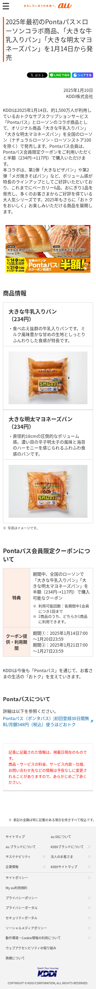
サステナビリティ (18, 856)
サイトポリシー (17, 877)
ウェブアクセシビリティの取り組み (31, 948)
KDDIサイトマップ (64, 866)
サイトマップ (15, 836)
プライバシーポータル (22, 907)
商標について (15, 958)
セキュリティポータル (21, 918)
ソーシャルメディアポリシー (26, 928)
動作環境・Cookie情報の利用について (33, 937)
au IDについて (61, 836)
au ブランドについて (21, 846)
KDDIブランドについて (67, 846)
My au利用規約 (16, 887)
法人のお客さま (62, 856)
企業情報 (12, 866)
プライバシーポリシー (22, 898)
